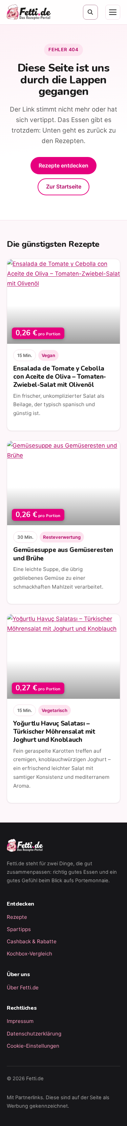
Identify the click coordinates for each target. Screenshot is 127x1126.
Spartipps (19, 929)
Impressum (20, 1021)
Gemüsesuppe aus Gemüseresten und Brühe (63, 554)
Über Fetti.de (23, 987)
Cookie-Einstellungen (33, 1046)
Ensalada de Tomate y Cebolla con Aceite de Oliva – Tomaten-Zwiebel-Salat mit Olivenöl (59, 376)
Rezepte (17, 917)
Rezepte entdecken (63, 165)
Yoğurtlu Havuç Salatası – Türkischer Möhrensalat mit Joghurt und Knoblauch (54, 731)
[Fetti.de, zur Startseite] (29, 12)
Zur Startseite (63, 186)
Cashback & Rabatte (32, 941)
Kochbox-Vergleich (29, 953)
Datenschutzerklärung (34, 1033)
